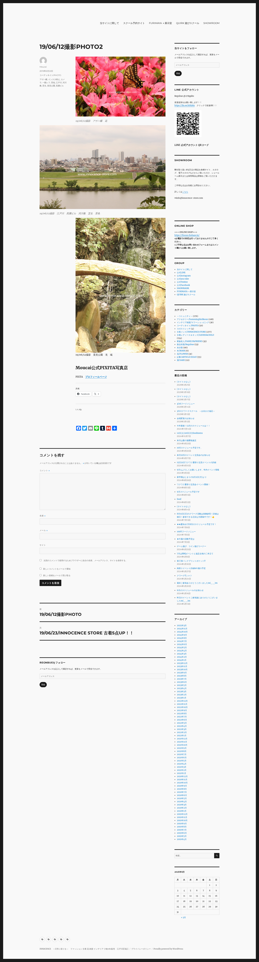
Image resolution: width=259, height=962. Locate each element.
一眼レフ (46, 82)
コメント (45, 470)
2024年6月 (182, 644)
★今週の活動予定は (185, 539)
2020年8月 (182, 789)
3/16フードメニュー (186, 403)
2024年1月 (181, 660)
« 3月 (183, 917)
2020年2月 (182, 808)
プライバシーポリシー (141, 949)
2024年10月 (182, 632)
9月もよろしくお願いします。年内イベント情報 (198, 469)
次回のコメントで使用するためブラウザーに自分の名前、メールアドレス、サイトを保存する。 (85, 560)
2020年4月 (182, 801)
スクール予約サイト (134, 23)
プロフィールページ (96, 376)
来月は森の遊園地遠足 (186, 440)
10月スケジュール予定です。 (189, 447)
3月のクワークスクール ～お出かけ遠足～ (196, 411)
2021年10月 (182, 745)
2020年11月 (182, 779)
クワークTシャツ (184, 575)
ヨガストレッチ (184, 328)
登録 (43, 684)
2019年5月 (182, 836)
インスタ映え (54, 79)
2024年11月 (182, 628)
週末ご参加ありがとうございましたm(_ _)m (197, 583)
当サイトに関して (109, 23)
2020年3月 (182, 804)
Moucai (43, 67)
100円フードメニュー (186, 531)
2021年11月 (182, 742)
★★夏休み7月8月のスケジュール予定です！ (196, 524)
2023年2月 (182, 694)
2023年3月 (181, 691)
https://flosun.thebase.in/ (186, 235)
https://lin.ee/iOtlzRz (184, 105)
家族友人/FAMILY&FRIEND (189, 341)
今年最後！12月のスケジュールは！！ (193, 425)
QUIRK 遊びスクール (187, 23)
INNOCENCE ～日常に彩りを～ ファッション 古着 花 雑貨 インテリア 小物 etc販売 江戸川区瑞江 (84, 949)
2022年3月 (182, 729)
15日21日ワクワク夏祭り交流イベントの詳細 (196, 462)
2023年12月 (182, 663)
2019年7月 (182, 830)
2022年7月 (182, 716)
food (179, 499)
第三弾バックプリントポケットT (191, 561)
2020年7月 (182, 792)
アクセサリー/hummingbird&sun (192, 319)
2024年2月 (182, 657)
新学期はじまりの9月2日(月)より (192, 477)
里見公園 (51, 85)
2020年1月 (181, 811)
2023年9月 (182, 672)
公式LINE (181, 272)
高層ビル (60, 85)
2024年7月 (182, 641)
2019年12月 (182, 814)
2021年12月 (182, 738)
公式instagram (184, 275)
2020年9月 (182, 786)
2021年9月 (182, 748)
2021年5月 (181, 760)
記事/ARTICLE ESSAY (187, 357)
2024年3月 (182, 654)
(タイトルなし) (183, 381)
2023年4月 (182, 688)
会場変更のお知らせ (185, 418)
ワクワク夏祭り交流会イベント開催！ (193, 484)
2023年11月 (182, 666)
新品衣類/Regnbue (185, 344)
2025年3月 (182, 625)
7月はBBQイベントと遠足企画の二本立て (195, 553)
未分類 (180, 347)
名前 (43, 515)
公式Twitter (182, 282)
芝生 (44, 85)
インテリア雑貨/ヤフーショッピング (193, 322)
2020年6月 (182, 795)
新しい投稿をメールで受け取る (56, 575)
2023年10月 (182, 669)
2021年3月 (181, 767)
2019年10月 (182, 820)
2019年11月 (182, 817)
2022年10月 (182, 707)
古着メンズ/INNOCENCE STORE (191, 332)
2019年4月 (182, 839)
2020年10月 (182, 782)
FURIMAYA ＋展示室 (160, 23)
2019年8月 (182, 826)
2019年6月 (182, 833)
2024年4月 (182, 650)
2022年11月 (182, 704)
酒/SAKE (181, 360)
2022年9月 (182, 710)
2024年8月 (182, 638)
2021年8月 (181, 751)
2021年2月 (181, 770)
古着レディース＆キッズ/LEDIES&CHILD (195, 335)
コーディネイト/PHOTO (50, 75)
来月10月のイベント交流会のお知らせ (193, 455)
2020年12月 (182, 776)
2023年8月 (182, 676)
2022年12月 (182, 701)
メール (44, 530)
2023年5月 (182, 685)
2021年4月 (181, 764)
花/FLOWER (182, 354)
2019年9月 (182, 823)
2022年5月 (182, 723)
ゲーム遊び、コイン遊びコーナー (191, 546)
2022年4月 (182, 726)
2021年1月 (181, 773)
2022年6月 (182, 720)
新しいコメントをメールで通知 (56, 569)
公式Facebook (183, 285)
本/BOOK (181, 350)
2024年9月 (182, 635)
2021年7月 (181, 754)
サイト (43, 545)
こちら (185, 191)
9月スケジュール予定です (188, 492)
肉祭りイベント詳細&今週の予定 (191, 568)
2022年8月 (182, 713)
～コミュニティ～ (184, 316)
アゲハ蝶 (43, 79)
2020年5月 (182, 798)
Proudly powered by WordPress (168, 949)
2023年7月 (182, 679)
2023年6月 (182, 682)
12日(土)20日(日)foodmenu (190, 433)
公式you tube (183, 279)
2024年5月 (182, 647)
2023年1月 (181, 698)
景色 (53, 82)
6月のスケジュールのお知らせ (190, 590)
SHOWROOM (211, 23)
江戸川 (59, 82)
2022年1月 (181, 735)
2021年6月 (182, 757)
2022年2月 (182, 732)
